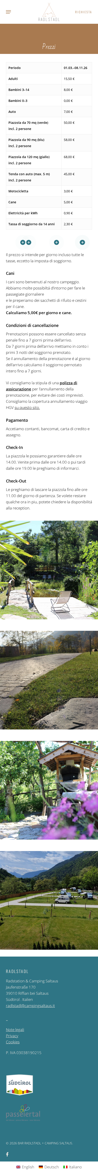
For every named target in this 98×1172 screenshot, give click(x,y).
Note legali (15, 1029)
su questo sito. (27, 407)
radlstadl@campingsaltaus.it (30, 1005)
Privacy (12, 1035)
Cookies (13, 1042)
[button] (8, 12)
